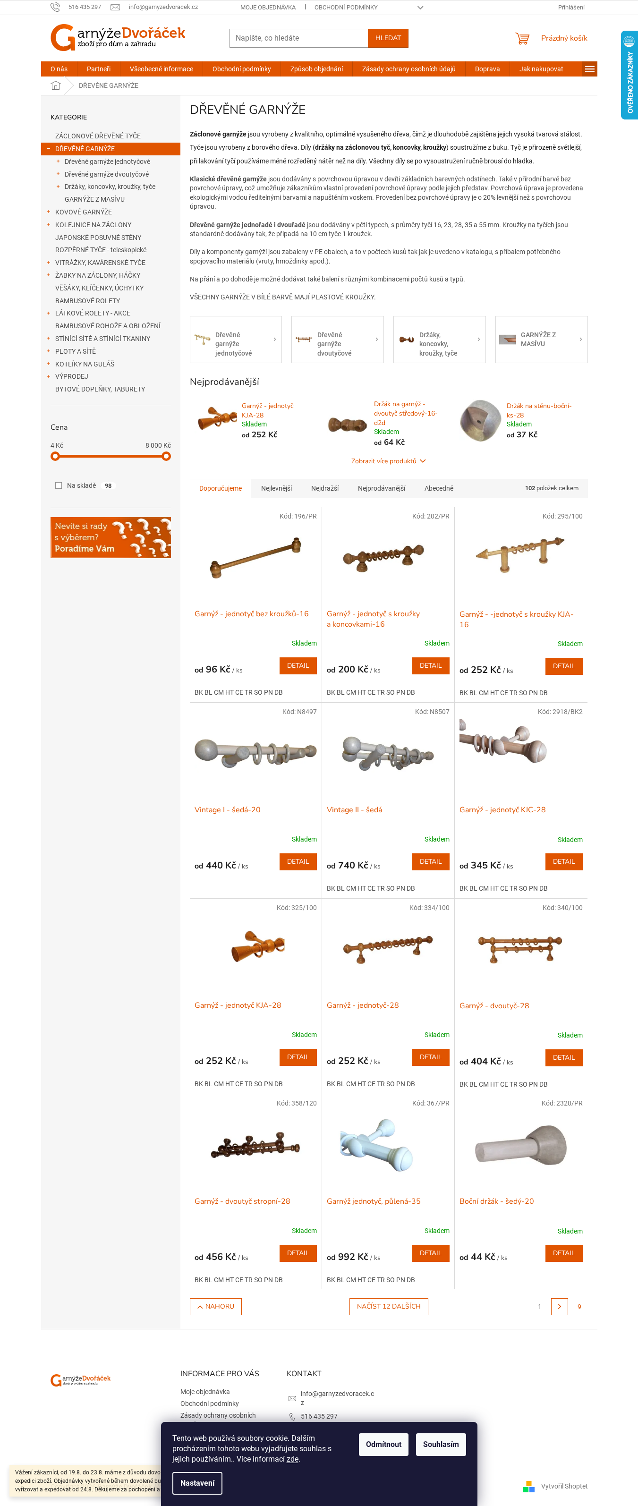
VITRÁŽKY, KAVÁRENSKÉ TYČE (100, 262)
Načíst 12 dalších (389, 1306)
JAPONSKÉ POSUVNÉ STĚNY (98, 237)
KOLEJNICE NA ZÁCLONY (93, 225)
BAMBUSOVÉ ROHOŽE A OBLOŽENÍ (108, 326)
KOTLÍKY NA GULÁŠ (84, 364)
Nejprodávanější (381, 488)
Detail (298, 665)
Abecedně (439, 488)
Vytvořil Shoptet (564, 1486)
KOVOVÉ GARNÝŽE (83, 212)
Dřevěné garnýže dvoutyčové (107, 174)
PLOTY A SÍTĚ (75, 351)
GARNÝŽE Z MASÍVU (95, 199)
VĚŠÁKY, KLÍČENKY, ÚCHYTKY (99, 288)
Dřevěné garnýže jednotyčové (107, 161)
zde (292, 1459)
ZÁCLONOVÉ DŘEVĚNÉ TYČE (98, 136)
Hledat (388, 38)
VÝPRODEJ (71, 376)
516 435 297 (319, 1416)
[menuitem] (59, 69)
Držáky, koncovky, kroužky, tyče (110, 186)
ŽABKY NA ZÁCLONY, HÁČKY (97, 275)
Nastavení (197, 1483)
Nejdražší (325, 488)
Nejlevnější (276, 488)
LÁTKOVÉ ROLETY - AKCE (92, 313)
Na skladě (89, 485)
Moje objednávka (268, 7)
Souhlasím (441, 1444)
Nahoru (219, 1306)
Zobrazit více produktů (384, 461)
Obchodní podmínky (346, 7)
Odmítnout (383, 1444)
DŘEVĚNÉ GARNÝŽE (85, 149)
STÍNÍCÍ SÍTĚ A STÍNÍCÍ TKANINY (102, 338)
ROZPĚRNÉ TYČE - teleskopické (100, 250)
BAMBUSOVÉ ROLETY (87, 301)
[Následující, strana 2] (559, 1306)
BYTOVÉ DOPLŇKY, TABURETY (100, 389)
